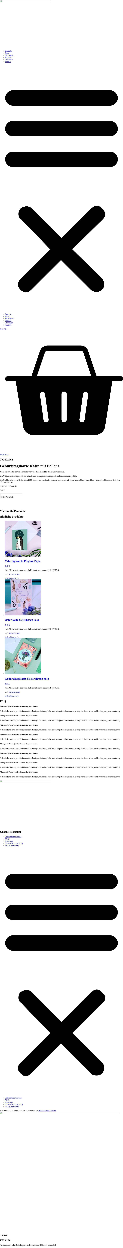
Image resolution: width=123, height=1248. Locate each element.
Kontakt (8, 62)
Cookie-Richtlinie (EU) (14, 843)
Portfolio (8, 57)
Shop (7, 53)
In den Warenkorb (7, 497)
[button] (61, 188)
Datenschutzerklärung (13, 837)
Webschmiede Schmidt (47, 1111)
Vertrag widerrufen (12, 845)
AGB (7, 839)
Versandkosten (14, 574)
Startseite (8, 51)
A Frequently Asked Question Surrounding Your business (19, 706)
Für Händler (9, 55)
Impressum (9, 841)
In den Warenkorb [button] (11, 578)
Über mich (9, 60)
